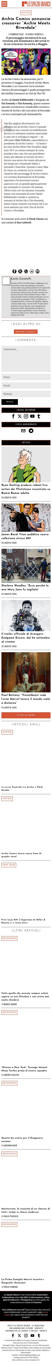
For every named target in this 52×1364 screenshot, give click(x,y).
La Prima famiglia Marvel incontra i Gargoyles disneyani (22, 1281)
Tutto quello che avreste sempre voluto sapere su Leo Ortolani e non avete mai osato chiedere (25, 996)
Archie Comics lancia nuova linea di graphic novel (21, 855)
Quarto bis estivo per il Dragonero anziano (22, 1140)
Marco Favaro (10, 1004)
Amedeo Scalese (11, 1074)
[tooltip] (14, 271)
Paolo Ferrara (11, 1286)
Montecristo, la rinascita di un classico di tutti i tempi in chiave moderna (25, 1210)
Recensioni (9, 938)
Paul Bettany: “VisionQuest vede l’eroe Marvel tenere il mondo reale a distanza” (25, 699)
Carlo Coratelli (36, 34)
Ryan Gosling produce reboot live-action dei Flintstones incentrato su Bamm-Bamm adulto (25, 489)
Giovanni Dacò (10, 1145)
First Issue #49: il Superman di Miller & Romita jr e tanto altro (23, 921)
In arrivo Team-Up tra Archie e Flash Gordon (22, 788)
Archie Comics (26, 332)
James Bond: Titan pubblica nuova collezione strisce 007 (25, 536)
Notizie (26, 13)
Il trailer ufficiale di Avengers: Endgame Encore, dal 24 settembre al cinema (25, 638)
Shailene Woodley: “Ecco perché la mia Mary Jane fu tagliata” (25, 587)
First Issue (9, 865)
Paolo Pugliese (11, 1216)
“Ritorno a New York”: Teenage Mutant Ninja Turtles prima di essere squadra (24, 1069)
